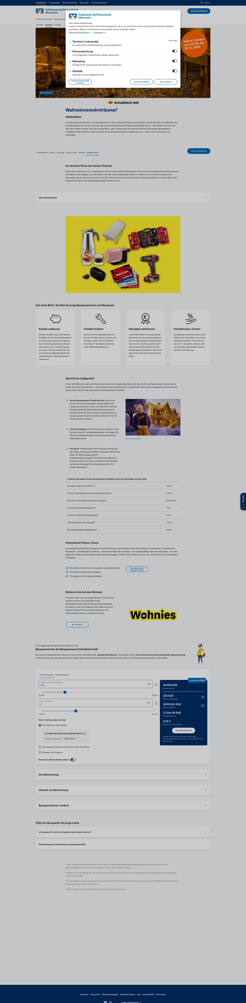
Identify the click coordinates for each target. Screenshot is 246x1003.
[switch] (174, 51)
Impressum (98, 32)
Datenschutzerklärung (79, 32)
